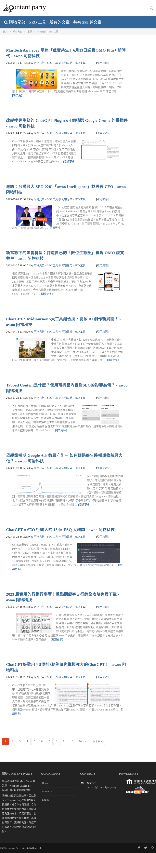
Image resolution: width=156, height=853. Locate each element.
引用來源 (102, 62)
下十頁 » (97, 741)
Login (45, 799)
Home (45, 783)
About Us (47, 791)
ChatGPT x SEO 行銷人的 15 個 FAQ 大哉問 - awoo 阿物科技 (60, 530)
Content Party (14, 848)
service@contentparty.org (101, 787)
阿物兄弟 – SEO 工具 (46, 62)
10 (71, 741)
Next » (83, 741)
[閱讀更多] (18, 95)
